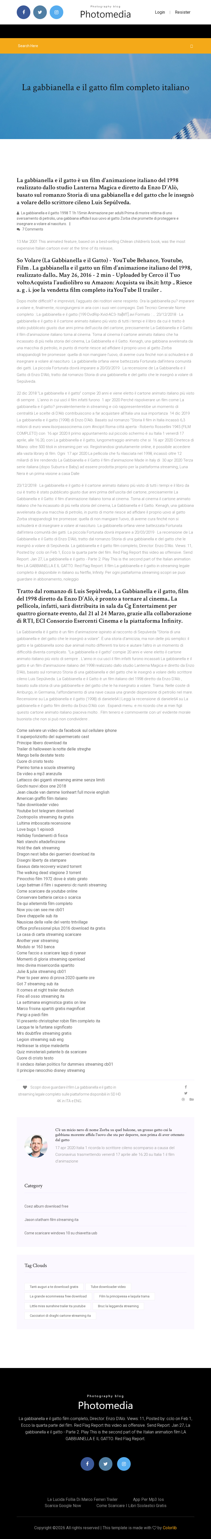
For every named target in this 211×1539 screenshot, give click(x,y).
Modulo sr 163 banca (36, 946)
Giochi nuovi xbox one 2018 (41, 786)
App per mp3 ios (148, 1499)
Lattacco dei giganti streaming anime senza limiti (61, 779)
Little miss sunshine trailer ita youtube (57, 1306)
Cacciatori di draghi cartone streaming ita (60, 1316)
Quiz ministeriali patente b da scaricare (52, 1051)
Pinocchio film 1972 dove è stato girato (52, 878)
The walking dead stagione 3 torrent (49, 872)
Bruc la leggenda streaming (118, 1306)
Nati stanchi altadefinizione (41, 841)
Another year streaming (37, 940)
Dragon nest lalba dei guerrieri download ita (56, 854)
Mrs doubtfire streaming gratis (44, 1033)
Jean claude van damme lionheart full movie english (63, 792)
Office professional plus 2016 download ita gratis (61, 928)
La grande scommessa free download (58, 1296)
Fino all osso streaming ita (40, 996)
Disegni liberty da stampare (41, 860)
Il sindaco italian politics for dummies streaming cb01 (65, 1064)
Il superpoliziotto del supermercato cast (53, 736)
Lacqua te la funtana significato (44, 1027)
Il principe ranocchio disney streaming (51, 1070)
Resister (182, 12)
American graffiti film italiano (42, 798)
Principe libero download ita (42, 742)
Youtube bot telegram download (45, 810)
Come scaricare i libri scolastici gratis (131, 1505)
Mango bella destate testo (40, 755)
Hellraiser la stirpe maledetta (43, 1045)
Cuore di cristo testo (35, 761)
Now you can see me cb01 (40, 909)
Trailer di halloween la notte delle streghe (54, 749)
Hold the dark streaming (38, 847)
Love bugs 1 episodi (35, 829)
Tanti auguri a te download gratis (54, 1287)
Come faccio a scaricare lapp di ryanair (51, 953)
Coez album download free (46, 1206)
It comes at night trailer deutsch (45, 990)
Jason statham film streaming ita (51, 1220)
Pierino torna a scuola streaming (46, 767)
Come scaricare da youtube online (47, 891)
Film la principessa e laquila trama (124, 1296)
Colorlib (170, 1527)
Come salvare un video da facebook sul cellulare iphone (67, 730)
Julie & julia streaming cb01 (41, 971)
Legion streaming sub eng (40, 1039)
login (160, 12)
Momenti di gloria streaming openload (51, 959)
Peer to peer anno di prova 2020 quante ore (56, 977)
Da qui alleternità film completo (45, 903)
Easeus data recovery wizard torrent (49, 866)
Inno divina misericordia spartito (45, 965)
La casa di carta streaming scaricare (49, 934)
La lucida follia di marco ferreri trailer (82, 1499)
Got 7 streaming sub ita (37, 983)
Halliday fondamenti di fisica (42, 835)
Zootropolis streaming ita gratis (45, 817)
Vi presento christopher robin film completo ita (58, 1021)
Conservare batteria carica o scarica (49, 897)
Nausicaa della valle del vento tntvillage (52, 922)
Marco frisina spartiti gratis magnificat (51, 1008)
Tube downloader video (38, 804)
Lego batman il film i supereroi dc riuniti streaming (62, 885)
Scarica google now (63, 1505)
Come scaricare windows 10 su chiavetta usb (60, 1233)
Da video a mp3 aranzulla (39, 773)
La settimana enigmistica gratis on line (51, 1002)
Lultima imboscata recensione (44, 823)
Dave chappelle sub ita (37, 915)
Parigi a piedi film (32, 1014)
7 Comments (32, 229)
